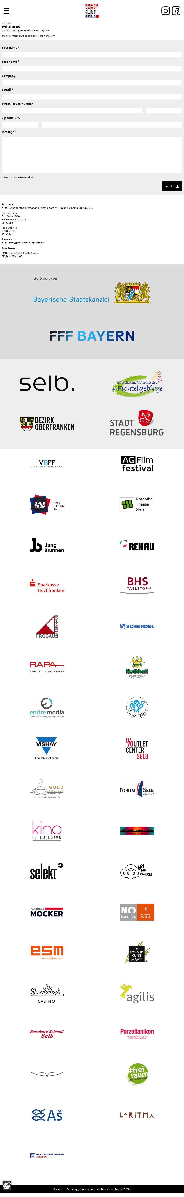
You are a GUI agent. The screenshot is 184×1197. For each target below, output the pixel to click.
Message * (9, 131)
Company (8, 75)
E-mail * (7, 89)
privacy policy (25, 176)
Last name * (10, 61)
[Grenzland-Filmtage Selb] (92, 11)
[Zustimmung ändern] (7, 1185)
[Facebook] (175, 10)
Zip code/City (11, 117)
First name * (11, 47)
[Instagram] (165, 10)
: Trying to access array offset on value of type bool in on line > (92, 289)
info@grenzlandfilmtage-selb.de (26, 242)
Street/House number (17, 103)
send (168, 186)
